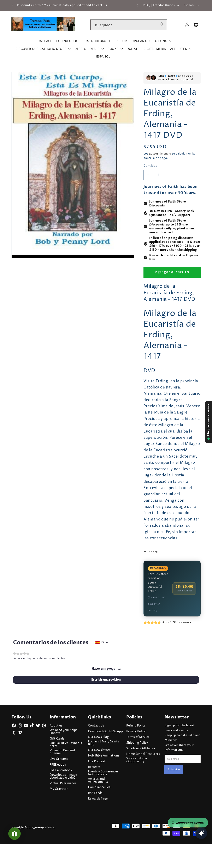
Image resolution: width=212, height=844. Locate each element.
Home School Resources (143, 754)
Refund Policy (136, 725)
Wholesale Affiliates (140, 748)
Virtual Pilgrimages (63, 783)
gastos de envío (160, 154)
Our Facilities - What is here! (66, 745)
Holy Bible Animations (103, 755)
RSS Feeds (95, 793)
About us (56, 725)
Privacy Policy (136, 731)
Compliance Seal (99, 787)
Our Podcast (97, 761)
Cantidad (150, 166)
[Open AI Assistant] (201, 833)
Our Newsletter (99, 750)
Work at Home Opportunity (136, 760)
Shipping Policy (137, 742)
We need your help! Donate (63, 732)
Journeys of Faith (44, 827)
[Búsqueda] (162, 25)
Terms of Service (137, 737)
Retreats (94, 767)
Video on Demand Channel (62, 752)
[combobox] (128, 25)
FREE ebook (58, 764)
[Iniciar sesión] (187, 25)
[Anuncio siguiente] (137, 5)
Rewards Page (98, 798)
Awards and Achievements (98, 780)
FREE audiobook (61, 770)
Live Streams (59, 759)
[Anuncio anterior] (12, 5)
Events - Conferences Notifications (103, 773)
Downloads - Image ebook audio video (63, 776)
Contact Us (96, 725)
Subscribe (174, 769)
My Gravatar (59, 789)
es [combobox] (102, 642)
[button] (143, 41)
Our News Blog (98, 737)
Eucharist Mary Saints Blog (103, 743)
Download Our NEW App (105, 731)
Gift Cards (57, 738)
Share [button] (153, 552)
